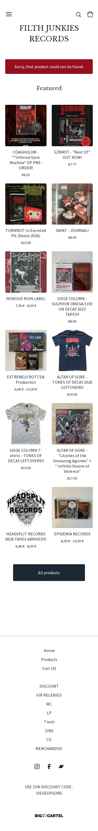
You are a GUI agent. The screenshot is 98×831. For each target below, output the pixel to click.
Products (49, 659)
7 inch (49, 721)
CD (49, 739)
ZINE (49, 730)
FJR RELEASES (49, 695)
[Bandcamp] (61, 766)
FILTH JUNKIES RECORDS (49, 33)
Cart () (49, 668)
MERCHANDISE (49, 748)
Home (49, 650)
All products (49, 572)
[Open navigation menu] (9, 14)
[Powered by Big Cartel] (49, 815)
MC (49, 704)
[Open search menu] (78, 14)
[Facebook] (49, 766)
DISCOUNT (49, 686)
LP (49, 712)
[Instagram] (37, 766)
